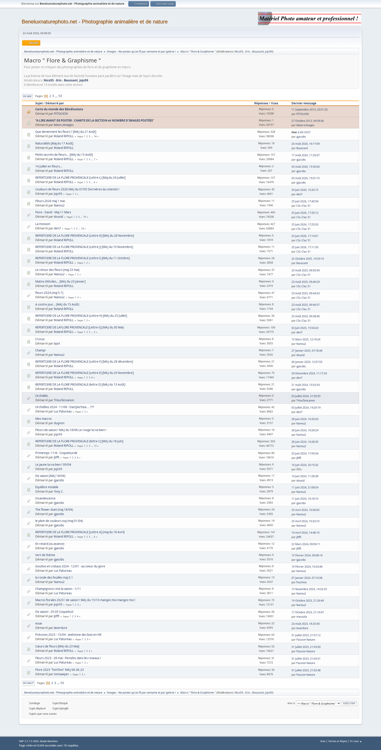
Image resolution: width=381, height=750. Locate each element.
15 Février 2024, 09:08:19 (307, 555)
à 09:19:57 (300, 132)
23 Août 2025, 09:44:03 (305, 293)
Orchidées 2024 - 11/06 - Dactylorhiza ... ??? (64, 407)
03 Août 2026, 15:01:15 (305, 178)
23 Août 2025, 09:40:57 (305, 305)
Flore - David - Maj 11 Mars (53, 212)
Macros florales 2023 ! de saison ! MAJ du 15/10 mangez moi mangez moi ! (85, 600)
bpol (57, 343)
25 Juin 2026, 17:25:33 (304, 224)
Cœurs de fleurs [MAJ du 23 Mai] (57, 646)
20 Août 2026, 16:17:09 (305, 144)
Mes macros (43, 419)
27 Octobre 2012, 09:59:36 (307, 121)
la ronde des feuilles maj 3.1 (54, 577)
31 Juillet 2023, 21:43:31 (306, 658)
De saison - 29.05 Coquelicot (54, 612)
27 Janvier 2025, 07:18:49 (306, 350)
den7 (299, 194)
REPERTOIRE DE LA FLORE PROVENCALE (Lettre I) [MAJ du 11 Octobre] (82, 258)
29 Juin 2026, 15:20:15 (304, 190)
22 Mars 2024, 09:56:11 (305, 544)
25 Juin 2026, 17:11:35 (304, 247)
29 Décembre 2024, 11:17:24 (309, 373)
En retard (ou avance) (49, 544)
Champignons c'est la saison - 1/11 (58, 589)
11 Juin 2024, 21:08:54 (304, 487)
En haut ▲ (356, 741)
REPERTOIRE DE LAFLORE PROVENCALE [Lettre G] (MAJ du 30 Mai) (79, 327)
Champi (40, 350)
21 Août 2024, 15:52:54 (305, 385)
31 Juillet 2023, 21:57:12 (306, 635)
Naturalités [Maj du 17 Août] (54, 143)
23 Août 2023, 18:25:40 (305, 624)
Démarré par (54, 103)
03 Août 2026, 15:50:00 (305, 167)
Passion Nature (305, 639)
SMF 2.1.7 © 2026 (28, 741)
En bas (27, 96)
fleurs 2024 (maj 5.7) (49, 293)
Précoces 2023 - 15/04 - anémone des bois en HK (68, 635)
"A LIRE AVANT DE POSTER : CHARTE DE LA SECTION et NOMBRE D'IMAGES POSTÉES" (94, 120)
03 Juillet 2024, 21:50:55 (306, 396)
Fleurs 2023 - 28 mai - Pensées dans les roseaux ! (68, 658)
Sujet (39, 103)
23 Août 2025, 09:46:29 (305, 282)
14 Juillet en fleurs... (48, 166)
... (56, 96)
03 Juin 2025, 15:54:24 (304, 328)
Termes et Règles (337, 741)
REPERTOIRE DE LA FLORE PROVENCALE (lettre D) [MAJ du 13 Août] (80, 384)
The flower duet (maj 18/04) (54, 510)
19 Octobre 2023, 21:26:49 (307, 600)
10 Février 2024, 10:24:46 (307, 566)
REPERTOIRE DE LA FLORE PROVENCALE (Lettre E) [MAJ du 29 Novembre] (84, 373)
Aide (322, 741)
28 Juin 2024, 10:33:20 (304, 419)
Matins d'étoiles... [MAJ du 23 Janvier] (60, 281)
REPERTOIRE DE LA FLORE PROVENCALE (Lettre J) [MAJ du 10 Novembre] (84, 247)
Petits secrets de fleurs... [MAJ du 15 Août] (64, 155)
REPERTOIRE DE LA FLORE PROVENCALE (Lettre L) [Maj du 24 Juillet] (80, 178)
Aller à (291, 703)
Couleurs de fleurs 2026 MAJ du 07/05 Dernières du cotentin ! (77, 189)
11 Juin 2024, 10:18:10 (304, 499)
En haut (28, 683)
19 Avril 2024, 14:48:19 (305, 532)
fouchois (301, 582)
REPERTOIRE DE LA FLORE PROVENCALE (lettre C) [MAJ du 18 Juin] (79, 441)
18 (82, 228)
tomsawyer (61, 674)
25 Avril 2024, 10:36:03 (305, 510)
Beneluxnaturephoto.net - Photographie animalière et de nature (95, 21)
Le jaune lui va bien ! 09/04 (53, 465)
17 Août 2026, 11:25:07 (305, 155)
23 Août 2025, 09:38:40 (305, 316)
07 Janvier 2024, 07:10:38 (306, 578)
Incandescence (45, 498)
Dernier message (303, 103)
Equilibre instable (46, 487)
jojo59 (269, 51)
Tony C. (59, 491)
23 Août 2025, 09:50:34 (305, 270)
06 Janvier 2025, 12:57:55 (306, 362)
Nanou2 (59, 205)
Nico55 (239, 51)
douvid (58, 217)
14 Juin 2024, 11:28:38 (304, 476)
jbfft (56, 457)
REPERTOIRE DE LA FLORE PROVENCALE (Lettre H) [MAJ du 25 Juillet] (81, 316)
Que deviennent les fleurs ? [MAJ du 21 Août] (65, 132)
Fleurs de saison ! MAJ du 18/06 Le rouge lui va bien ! (70, 430)
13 (95, 445)
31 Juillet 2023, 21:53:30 (306, 647)
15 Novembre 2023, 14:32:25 (309, 589)
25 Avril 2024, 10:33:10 (305, 521)
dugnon (59, 423)
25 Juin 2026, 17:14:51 (304, 236)
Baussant (258, 51)
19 (84, 216)
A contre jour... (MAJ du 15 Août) (57, 304)
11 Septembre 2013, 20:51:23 (309, 109)
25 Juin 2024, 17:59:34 (304, 453)
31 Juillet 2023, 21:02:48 (306, 670)
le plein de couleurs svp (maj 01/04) (59, 521)
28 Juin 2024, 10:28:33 (304, 442)
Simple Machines (49, 741)
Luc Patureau (63, 411)
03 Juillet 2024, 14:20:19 (306, 407)
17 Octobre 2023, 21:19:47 (307, 612)
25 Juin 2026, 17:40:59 (304, 201)
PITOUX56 (61, 114)
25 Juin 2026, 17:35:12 (304, 213)
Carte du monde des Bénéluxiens (59, 109)
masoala (301, 617)
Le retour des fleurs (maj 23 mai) (57, 270)
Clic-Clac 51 (303, 206)
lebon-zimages (63, 125)
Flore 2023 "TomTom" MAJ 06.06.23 (59, 670)
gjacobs (301, 137)
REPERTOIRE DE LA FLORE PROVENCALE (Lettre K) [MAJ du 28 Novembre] (84, 236)
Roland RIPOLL (64, 136)
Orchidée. (42, 396)
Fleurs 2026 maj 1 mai (50, 201)
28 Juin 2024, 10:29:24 (304, 430)
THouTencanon (64, 400)
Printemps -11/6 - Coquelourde (56, 453)
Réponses (261, 103)
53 (60, 96)
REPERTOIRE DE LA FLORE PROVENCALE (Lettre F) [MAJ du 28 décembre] (84, 362)
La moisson (42, 224)
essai (38, 623)
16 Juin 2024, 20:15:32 (304, 465)
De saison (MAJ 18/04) (50, 476)
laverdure (60, 628)
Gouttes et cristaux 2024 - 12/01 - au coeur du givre (70, 566)
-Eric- (248, 51)
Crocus (40, 339)
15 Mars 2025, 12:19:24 (305, 339)
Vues (274, 103)
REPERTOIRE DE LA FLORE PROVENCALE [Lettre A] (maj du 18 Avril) (80, 532)
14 (95, 136)
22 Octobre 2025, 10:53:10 (307, 259)
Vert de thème (45, 555)
